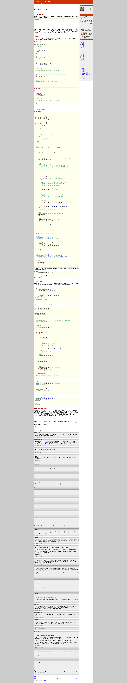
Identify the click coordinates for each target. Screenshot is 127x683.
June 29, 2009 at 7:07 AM (37, 487)
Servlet (83, 31)
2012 (82, 57)
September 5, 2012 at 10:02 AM (38, 629)
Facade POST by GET (85, 73)
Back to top (35, 103)
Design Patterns (86, 19)
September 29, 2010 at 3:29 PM (38, 591)
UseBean (90, 34)
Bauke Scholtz (37, 439)
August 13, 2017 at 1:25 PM (38, 674)
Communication (86, 17)
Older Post (77, 678)
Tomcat (85, 33)
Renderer (83, 30)
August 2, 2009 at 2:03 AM (38, 527)
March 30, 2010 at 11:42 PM (38, 543)
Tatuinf (35, 529)
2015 (82, 54)
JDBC (46, 442)
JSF (41, 426)
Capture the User (39, 14)
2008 (82, 61)
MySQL (90, 26)
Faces (82, 22)
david (35, 578)
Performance (88, 28)
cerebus (35, 631)
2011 (82, 58)
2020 (82, 48)
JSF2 (83, 25)
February (83, 77)
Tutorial (90, 33)
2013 (82, 56)
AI (85, 16)
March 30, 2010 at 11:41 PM (38, 535)
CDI (83, 17)
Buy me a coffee (86, 11)
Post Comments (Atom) (42, 680)
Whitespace (85, 37)
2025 (82, 43)
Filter (39, 426)
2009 (82, 60)
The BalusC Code (42, 2)
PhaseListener (83, 28)
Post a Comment (37, 676)
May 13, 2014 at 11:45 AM (38, 658)
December (83, 63)
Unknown (36, 454)
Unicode (82, 34)
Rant (88, 29)
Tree (88, 33)
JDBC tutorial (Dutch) (85, 75)
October (83, 66)
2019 (82, 49)
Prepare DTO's (38, 36)
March (83, 71)
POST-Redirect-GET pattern (86, 74)
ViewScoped (83, 36)
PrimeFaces (82, 29)
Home (57, 678)
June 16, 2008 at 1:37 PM (37, 471)
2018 (82, 50)
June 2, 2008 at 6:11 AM (37, 452)
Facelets (90, 21)
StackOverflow (83, 32)
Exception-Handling (86, 21)
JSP (85, 25)
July (82, 69)
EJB (81, 21)
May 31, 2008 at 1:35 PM (37, 445)
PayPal (86, 12)
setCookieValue (46, 259)
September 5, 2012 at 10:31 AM (38, 647)
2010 (82, 59)
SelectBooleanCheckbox (88, 30)
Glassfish (90, 22)
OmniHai (89, 27)
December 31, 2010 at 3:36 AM (38, 617)
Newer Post (36, 678)
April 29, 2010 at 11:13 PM (38, 556)
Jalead (35, 517)
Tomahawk (82, 33)
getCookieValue (47, 241)
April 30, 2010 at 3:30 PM (37, 577)
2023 (82, 45)
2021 (82, 47)
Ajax (87, 16)
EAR (87, 20)
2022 (82, 46)
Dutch (86, 20)
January (83, 78)
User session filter (85, 72)
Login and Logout (39, 281)
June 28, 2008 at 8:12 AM (37, 478)
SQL (49, 442)
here (47, 109)
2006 (82, 79)
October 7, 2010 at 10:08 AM (38, 602)
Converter (90, 18)
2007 (82, 62)
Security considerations (40, 408)
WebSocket (87, 36)
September (83, 67)
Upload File (86, 34)
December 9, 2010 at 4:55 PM (38, 610)
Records (90, 29)
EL (82, 21)
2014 (82, 55)
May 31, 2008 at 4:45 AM (37, 437)
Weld (90, 36)
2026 (82, 42)
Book (80, 17)
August (83, 68)
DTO (37, 426)
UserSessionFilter (39, 106)
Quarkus (86, 29)
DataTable (82, 19)
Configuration (86, 18)
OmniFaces (84, 27)
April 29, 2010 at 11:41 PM (38, 564)
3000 (82, 41)
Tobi (35, 593)
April (82, 70)
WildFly (88, 37)
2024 (82, 44)
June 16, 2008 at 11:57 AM (38, 464)
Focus (87, 22)
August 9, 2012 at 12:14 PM (38, 625)
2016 (82, 53)
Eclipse (90, 20)
